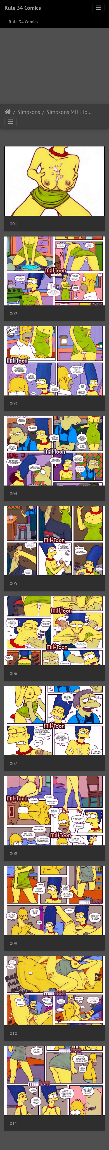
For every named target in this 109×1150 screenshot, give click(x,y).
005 (13, 583)
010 (13, 1033)
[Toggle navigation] (98, 8)
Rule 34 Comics (22, 7)
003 (13, 403)
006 (13, 673)
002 (13, 313)
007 (13, 763)
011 (13, 1123)
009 (13, 943)
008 (13, 853)
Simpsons (28, 112)
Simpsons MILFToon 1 (69, 112)
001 (13, 223)
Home (7, 112)
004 (13, 493)
